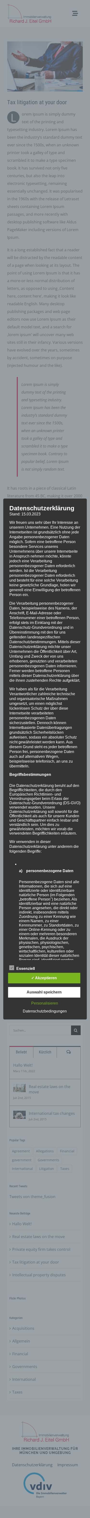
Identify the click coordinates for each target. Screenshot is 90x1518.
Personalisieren (44, 1003)
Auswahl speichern (44, 992)
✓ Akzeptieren (44, 978)
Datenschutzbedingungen (45, 1011)
